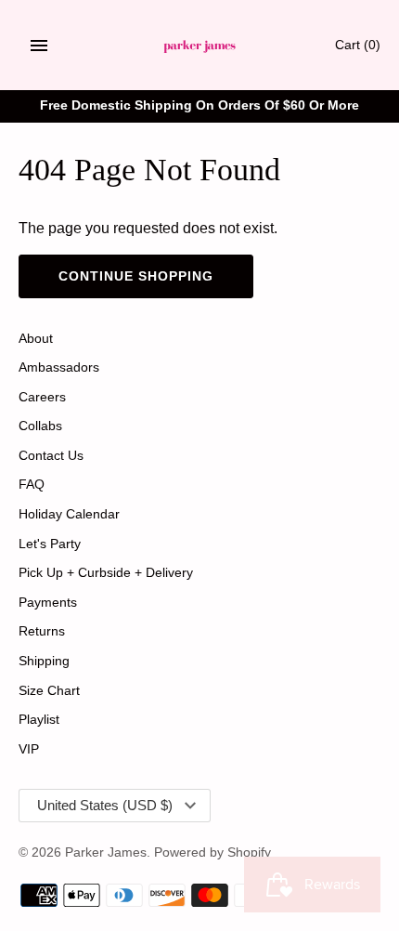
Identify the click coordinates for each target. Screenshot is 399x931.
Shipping (44, 661)
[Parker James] (200, 45)
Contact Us (51, 456)
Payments (48, 603)
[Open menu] (39, 45)
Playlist (39, 720)
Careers (42, 397)
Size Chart (49, 691)
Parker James (106, 852)
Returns (42, 631)
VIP (29, 749)
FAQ (32, 485)
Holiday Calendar (69, 514)
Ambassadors (59, 367)
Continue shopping (135, 276)
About (36, 339)
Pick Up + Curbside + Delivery (106, 573)
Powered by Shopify (212, 852)
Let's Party (50, 544)
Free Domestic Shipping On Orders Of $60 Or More (199, 105)
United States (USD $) (105, 805)
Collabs (40, 426)
